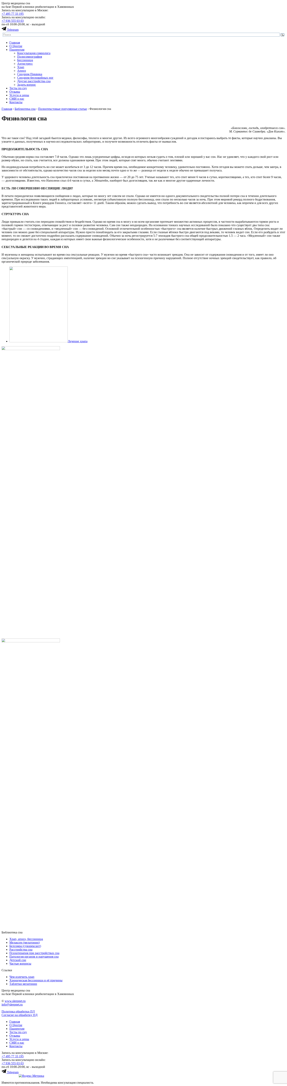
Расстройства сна (20, 949)
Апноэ (21, 70)
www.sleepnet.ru (15, 1001)
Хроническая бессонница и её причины (35, 980)
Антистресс (25, 63)
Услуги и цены (19, 95)
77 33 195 (13, 13)
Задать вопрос (26, 84)
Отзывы (14, 91)
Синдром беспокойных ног (35, 77)
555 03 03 (13, 20)
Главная (14, 42)
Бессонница (25, 60)
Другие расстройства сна (34, 81)
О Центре (15, 46)
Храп (20, 67)
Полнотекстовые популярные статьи (62, 108)
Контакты (15, 102)
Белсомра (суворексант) (25, 946)
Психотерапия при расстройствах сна (34, 953)
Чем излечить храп (21, 976)
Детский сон (17, 960)
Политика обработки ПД (18, 1011)
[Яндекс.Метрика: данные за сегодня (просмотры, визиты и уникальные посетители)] (31, 1076)
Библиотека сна (25, 108)
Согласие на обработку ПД (19, 1015)
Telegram (13, 29)
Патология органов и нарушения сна (34, 956)
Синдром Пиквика (29, 74)
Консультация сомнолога (33, 53)
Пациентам (16, 49)
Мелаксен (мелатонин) (24, 942)
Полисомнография (29, 56)
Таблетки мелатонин (23, 983)
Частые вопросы (20, 963)
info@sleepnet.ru (12, 1004)
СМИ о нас (16, 98)
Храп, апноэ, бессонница (26, 939)
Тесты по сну (18, 88)
